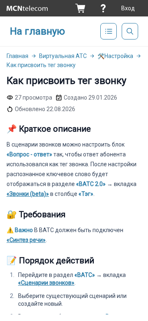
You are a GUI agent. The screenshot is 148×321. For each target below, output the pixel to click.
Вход (128, 8)
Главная (17, 56)
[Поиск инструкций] (130, 31)
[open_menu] (108, 31)
